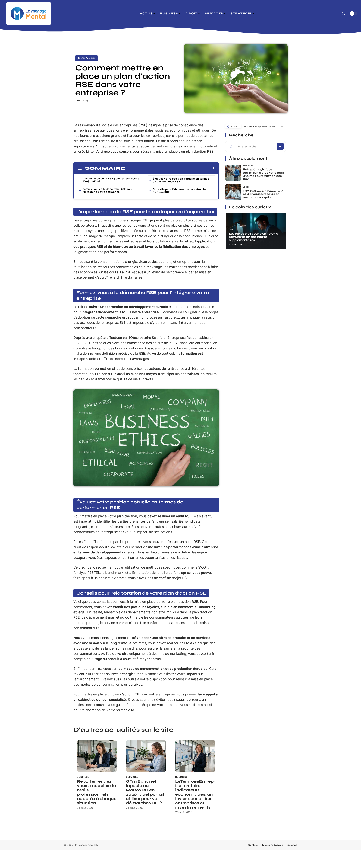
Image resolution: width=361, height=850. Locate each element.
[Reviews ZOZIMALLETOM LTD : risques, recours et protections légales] (233, 192)
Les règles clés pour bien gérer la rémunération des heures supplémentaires (253, 237)
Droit (246, 187)
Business (86, 57)
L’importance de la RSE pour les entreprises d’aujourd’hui (112, 180)
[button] (282, 126)
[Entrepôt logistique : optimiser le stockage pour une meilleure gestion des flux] (233, 173)
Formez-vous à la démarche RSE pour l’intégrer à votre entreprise (108, 190)
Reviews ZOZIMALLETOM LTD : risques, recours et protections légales (263, 194)
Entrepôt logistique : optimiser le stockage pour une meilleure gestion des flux (263, 174)
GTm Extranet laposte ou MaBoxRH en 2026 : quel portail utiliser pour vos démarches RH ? (145, 792)
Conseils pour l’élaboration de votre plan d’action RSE (180, 191)
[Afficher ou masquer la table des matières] (170, 168)
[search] (344, 13)
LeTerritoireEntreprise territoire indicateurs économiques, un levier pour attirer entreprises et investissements (195, 794)
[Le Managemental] (28, 13)
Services (132, 776)
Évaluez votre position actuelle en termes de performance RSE (181, 180)
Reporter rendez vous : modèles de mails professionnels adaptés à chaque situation (96, 792)
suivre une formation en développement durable (128, 307)
